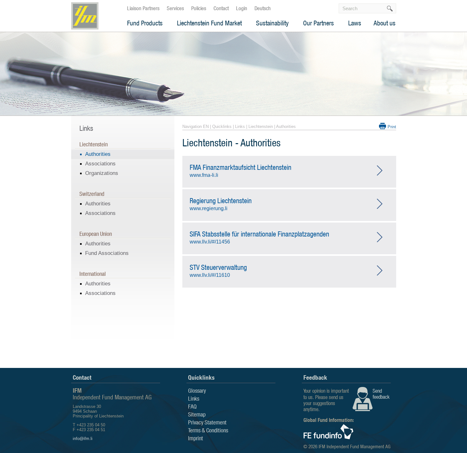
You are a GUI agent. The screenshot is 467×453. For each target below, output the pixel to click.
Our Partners (318, 23)
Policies (198, 8)
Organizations (101, 173)
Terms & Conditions (208, 430)
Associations (100, 164)
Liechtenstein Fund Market (209, 23)
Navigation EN (195, 126)
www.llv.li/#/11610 (218, 270)
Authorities (98, 154)
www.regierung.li (221, 204)
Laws (354, 23)
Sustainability (272, 23)
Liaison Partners (143, 8)
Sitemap (197, 414)
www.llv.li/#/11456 (259, 237)
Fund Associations (107, 253)
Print (392, 126)
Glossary (197, 390)
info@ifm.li (82, 438)
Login (241, 8)
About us (385, 23)
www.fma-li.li (240, 170)
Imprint (195, 438)
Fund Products (145, 23)
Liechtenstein (260, 126)
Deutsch (262, 8)
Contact (221, 8)
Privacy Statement (207, 422)
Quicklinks (222, 126)
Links (240, 126)
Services (175, 8)
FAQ (192, 406)
